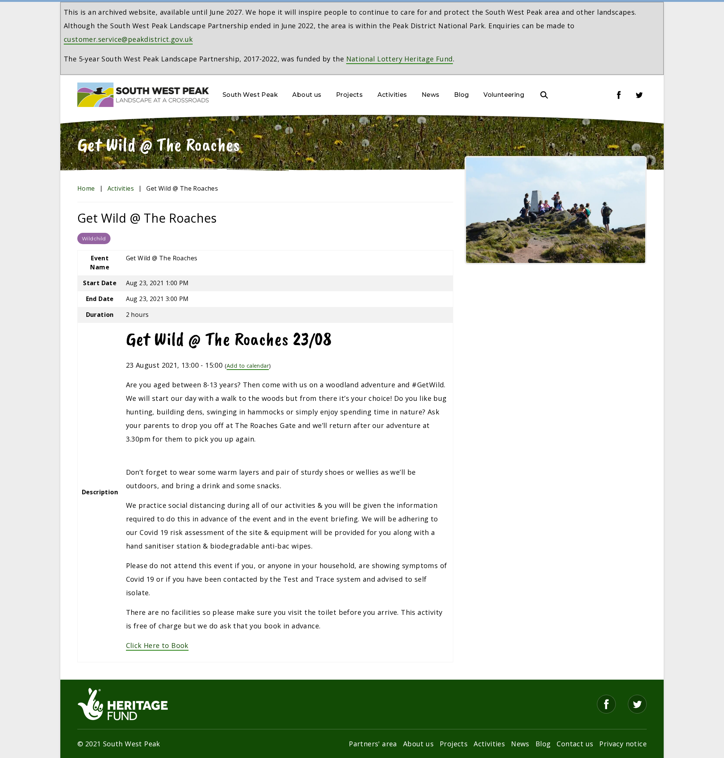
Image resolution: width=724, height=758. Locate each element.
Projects (349, 94)
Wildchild (94, 238)
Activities (392, 94)
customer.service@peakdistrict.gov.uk (128, 39)
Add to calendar (248, 365)
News (431, 94)
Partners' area (373, 743)
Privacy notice (623, 743)
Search (544, 95)
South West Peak (250, 94)
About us (306, 94)
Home (86, 188)
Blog (461, 94)
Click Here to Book (157, 645)
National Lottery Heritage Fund (399, 58)
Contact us (575, 743)
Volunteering (503, 94)
